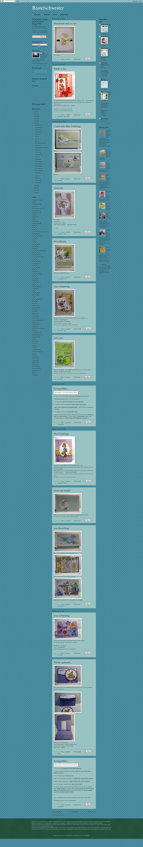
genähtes (34, 265)
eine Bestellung (61, 528)
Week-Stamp (35, 366)
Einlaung (34, 248)
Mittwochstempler (36, 299)
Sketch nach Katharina (37, 328)
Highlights (34, 280)
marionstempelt (105, 103)
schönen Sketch (63, 465)
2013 (35, 116)
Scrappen (34, 326)
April (36, 175)
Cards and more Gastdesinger (39, 231)
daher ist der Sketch (59, 369)
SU (33, 339)
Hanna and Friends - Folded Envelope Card (65, 744)
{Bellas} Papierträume (104, 79)
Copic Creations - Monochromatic (62, 323)
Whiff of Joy (60, 68)
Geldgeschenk (35, 263)
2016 (35, 111)
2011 (35, 121)
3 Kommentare (76, 232)
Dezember (37, 125)
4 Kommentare (76, 114)
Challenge (60, 116)
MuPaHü (34, 301)
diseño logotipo (43, 74)
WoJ (68, 116)
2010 (35, 123)
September (38, 132)
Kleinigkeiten (35, 292)
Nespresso (34, 305)
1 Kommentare (76, 178)
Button (33, 227)
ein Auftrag (107, 151)
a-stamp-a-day (35, 204)
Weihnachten (35, 368)
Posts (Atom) (61, 815)
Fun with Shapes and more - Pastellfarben (65, 649)
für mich (34, 259)
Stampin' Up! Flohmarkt (104, 114)
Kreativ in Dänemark (109, 39)
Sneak (33, 330)
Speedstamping (36, 332)
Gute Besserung (36, 273)
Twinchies (34, 358)
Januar (37, 182)
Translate (43, 46)
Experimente (35, 252)
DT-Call (64, 483)
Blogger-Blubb (35, 223)
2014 (35, 114)
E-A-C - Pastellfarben (59, 647)
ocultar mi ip (38, 74)
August (37, 134)
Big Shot (34, 221)
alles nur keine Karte (37, 208)
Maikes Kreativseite (106, 92)
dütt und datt (35, 244)
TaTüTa (34, 343)
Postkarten (34, 316)
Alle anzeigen (108, 123)
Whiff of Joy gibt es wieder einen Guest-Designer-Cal (69, 100)
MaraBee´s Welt (105, 36)
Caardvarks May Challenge (67, 126)
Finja (62, 59)
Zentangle (34, 375)
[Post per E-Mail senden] (84, 59)
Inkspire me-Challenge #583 (104, 105)
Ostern (33, 311)
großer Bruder (107, 175)
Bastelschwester (48, 7)
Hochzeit (34, 282)
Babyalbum (35, 214)
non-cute (34, 309)
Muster (34, 303)
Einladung (34, 246)
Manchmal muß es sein (65, 23)
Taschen (34, 341)
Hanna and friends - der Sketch (62, 321)
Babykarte (34, 217)
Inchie (33, 284)
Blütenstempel (104, 48)
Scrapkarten (35, 324)
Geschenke (35, 267)
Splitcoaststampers (36, 335)
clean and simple (62, 490)
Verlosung (34, 360)
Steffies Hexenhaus (106, 24)
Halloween (34, 278)
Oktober (37, 129)
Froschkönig (60, 241)
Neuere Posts (56, 812)
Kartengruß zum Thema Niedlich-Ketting (108, 133)
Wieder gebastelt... (63, 662)
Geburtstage (35, 261)
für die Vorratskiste (36, 257)
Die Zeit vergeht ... (105, 119)
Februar (37, 180)
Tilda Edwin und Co (36, 351)
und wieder (107, 163)
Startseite (37, 14)
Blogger (87, 835)
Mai (36, 141)
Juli (36, 136)
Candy (33, 229)
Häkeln (34, 275)
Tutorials (47, 14)
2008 (35, 188)
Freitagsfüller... (61, 388)
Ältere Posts (92, 812)
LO (33, 297)
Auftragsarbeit (61, 606)
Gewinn (34, 269)
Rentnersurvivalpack (37, 320)
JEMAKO (34, 288)
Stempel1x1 (35, 337)
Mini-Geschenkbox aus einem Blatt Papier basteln (105, 73)
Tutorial (34, 356)
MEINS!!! (108, 213)
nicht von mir (35, 307)
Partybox (34, 313)
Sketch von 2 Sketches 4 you (61, 273)
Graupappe (34, 271)
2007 (35, 190)
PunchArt (34, 318)
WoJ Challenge (61, 433)
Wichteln (34, 370)
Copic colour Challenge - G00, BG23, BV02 (65, 224)
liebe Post (34, 294)
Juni (36, 139)
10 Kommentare (77, 329)
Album (33, 206)
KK (33, 290)
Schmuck (34, 322)
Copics (64, 116)
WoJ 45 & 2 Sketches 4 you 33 (108, 249)
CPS (33, 240)
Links (55, 14)
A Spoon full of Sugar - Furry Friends (63, 746)
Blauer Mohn (104, 118)
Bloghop (34, 225)
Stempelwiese (104, 70)
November (37, 127)
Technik (34, 347)
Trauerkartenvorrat (109, 95)
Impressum (64, 14)
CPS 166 (58, 338)
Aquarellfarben (35, 210)
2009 (35, 185)
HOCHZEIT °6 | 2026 (109, 83)
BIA (33, 219)
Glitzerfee (59, 187)
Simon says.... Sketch (69, 105)
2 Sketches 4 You (62, 279)
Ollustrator (76, 835)
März (36, 178)
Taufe (33, 345)
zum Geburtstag (62, 286)
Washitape (34, 364)
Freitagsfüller (61, 424)
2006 (35, 192)
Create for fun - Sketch (60, 223)
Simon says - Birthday (59, 747)
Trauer (33, 353)
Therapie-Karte (35, 349)
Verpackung (35, 362)
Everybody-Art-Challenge (38, 250)
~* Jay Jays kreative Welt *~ (105, 63)
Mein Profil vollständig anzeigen (39, 63)
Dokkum (109, 26)
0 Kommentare (76, 59)
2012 (35, 118)
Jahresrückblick (36, 286)
